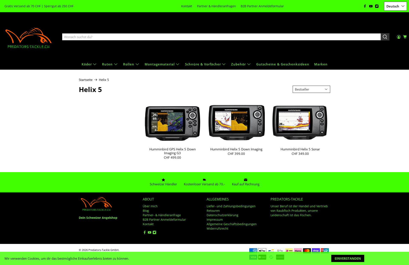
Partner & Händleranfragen (216, 6)
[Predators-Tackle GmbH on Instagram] (377, 6)
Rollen (128, 64)
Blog (146, 211)
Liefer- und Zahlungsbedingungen (231, 206)
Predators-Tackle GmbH (103, 250)
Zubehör (238, 64)
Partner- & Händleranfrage (162, 215)
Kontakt (186, 6)
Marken (321, 64)
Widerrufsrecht (217, 228)
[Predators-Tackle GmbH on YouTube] (371, 6)
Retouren (213, 211)
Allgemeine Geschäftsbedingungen (232, 224)
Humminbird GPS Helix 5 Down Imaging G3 (172, 151)
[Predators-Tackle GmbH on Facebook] (365, 6)
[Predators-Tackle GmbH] (29, 37)
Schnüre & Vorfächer (203, 64)
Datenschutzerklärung (222, 215)
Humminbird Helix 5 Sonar (300, 149)
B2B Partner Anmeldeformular (262, 6)
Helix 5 (104, 79)
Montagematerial (160, 64)
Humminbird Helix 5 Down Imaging (236, 149)
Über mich (150, 206)
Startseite (85, 79)
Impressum (215, 219)
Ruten (107, 64)
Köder (87, 64)
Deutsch (392, 6)
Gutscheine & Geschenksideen (282, 64)
